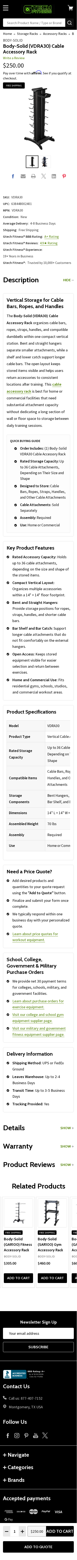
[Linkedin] (53, 176)
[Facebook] (13, 176)
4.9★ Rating (49, 243)
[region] (38, 786)
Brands (16, 1480)
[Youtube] (35, 1435)
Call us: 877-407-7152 (25, 1398)
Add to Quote (38, 1547)
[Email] (23, 176)
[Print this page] (33, 176)
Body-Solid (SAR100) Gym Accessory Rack (50, 1244)
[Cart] (72, 7)
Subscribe (38, 1347)
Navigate (18, 1454)
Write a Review (14, 58)
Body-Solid (13, 40)
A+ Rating (51, 236)
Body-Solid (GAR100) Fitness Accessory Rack (18, 1244)
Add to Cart (59, 1531)
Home (7, 33)
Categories (20, 1467)
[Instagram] (17, 1435)
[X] (43, 176)
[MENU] (6, 8)
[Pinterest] (64, 176)
